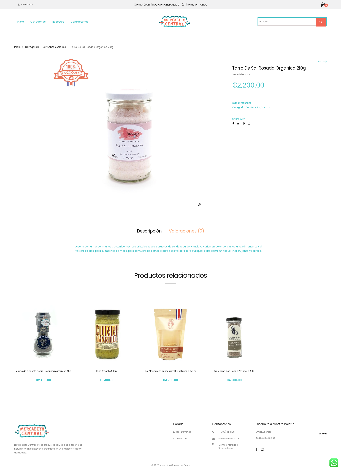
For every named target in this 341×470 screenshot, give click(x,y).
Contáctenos (79, 21)
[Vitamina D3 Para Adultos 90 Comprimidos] (325, 62)
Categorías (38, 21)
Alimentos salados (54, 47)
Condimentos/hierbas (257, 107)
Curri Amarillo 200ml (107, 371)
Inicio (20, 21)
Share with (238, 119)
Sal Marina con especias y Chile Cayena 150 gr (170, 371)
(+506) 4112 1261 (226, 431)
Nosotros (58, 21)
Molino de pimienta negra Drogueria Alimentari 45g (43, 371)
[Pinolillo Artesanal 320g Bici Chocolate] (319, 62)
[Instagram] (262, 449)
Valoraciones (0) (186, 231)
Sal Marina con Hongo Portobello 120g (234, 371)
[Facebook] (257, 449)
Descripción (149, 231)
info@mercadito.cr (228, 438)
